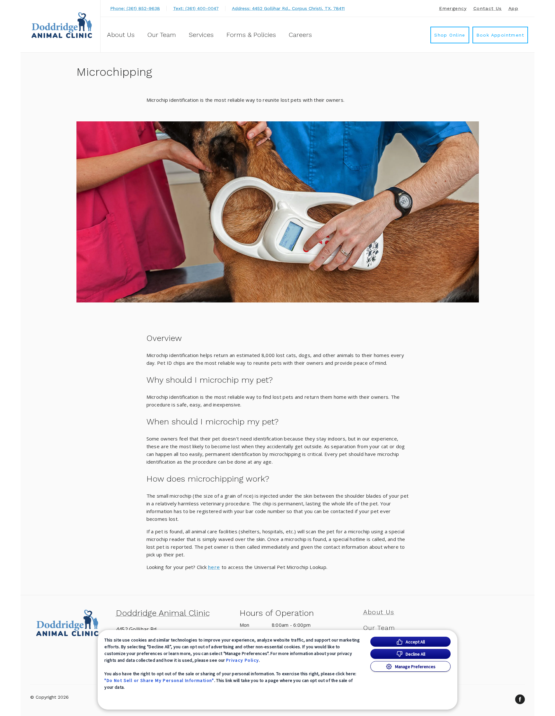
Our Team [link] (161, 35)
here (214, 567)
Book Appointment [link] (500, 35)
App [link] (513, 8)
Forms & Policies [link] (251, 35)
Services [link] (201, 35)
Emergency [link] (453, 8)
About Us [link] (121, 35)
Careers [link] (300, 35)
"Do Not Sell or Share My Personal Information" (159, 680)
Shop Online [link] (449, 35)
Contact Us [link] (487, 8)
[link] (62, 25)
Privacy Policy (242, 660)
